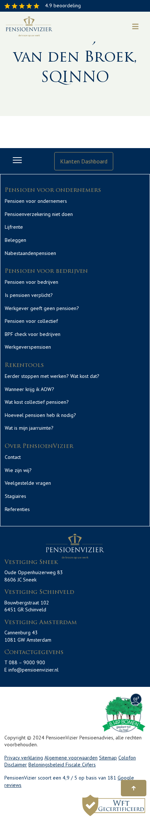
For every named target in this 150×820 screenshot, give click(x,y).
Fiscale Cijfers (81, 764)
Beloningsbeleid (47, 764)
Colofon (127, 757)
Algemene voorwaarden (71, 757)
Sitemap (108, 757)
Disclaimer (15, 764)
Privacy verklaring (23, 757)
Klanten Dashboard (83, 161)
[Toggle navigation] (135, 26)
